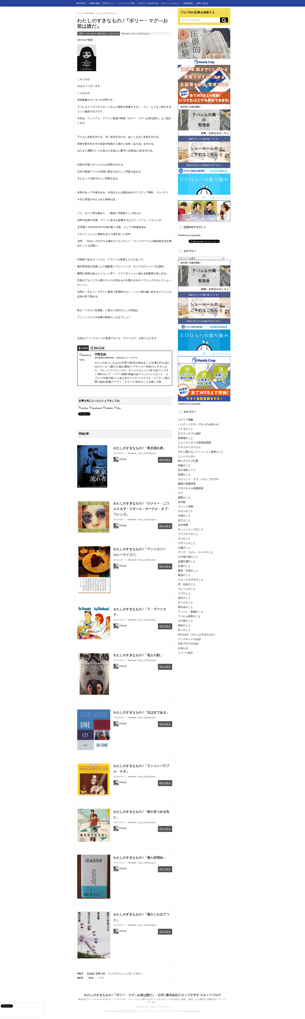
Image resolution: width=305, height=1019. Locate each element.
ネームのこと (185, 602)
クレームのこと (187, 588)
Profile (85, 348)
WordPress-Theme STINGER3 (152, 1006)
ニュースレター (187, 456)
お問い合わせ (202, 3)
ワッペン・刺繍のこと (190, 611)
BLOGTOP (81, 3)
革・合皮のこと (187, 584)
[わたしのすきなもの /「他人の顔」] (93, 654)
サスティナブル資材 (189, 433)
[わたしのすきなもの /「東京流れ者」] (92, 447)
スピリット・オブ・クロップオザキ (198, 479)
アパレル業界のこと (189, 616)
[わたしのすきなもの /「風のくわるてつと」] (93, 913)
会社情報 (183, 524)
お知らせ (183, 648)
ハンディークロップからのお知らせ (198, 424)
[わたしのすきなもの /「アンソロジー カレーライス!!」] (93, 548)
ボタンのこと (185, 510)
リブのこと (184, 593)
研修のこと (184, 465)
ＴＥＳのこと (185, 428)
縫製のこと (184, 497)
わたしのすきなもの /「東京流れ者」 (139, 448)
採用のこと (184, 474)
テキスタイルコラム (189, 446)
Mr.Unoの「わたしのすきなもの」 (136, 33)
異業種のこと (185, 437)
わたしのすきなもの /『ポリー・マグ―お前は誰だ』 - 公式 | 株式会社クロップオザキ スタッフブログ (152, 995)
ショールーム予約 (127, 3)
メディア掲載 (185, 419)
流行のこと (184, 597)
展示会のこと (185, 606)
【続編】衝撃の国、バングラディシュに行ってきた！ (114, 973)
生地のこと (184, 565)
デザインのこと (187, 542)
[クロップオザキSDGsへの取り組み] (204, 170)
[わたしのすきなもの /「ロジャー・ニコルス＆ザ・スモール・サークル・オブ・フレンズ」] (93, 502)
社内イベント (109, 3)
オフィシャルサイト (171, 3)
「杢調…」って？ (95, 977)
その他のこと (185, 620)
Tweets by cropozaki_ (189, 235)
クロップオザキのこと (190, 579)
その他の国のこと (188, 556)
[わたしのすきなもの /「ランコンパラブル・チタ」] (93, 765)
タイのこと (184, 538)
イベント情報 (185, 506)
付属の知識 (94, 3)
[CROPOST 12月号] (108, 407)
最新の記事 (99, 348)
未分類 (182, 501)
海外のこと (184, 625)
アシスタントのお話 (189, 638)
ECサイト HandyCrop (148, 3)
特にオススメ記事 (188, 460)
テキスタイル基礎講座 (190, 488)
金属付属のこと (187, 561)
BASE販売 (188, 3)
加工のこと (184, 520)
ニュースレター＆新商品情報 (194, 442)
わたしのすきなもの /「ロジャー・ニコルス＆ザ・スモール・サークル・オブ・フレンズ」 (142, 508)
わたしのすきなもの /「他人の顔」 (138, 655)
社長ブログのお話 (188, 643)
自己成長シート (187, 469)
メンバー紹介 (185, 652)
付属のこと (184, 547)
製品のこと (184, 574)
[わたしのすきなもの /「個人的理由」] (93, 856)
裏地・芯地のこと (188, 570)
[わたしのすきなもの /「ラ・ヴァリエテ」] (93, 608)
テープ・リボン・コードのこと (196, 552)
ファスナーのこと (188, 533)
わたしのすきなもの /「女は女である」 (141, 712)
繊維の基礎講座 (187, 483)
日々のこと (184, 629)
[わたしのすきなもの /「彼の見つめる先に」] (93, 810)
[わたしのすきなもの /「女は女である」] (93, 711)
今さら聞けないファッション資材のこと (201, 451)
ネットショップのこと (190, 529)
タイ (180, 492)
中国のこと (184, 515)
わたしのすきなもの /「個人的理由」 (139, 857)
